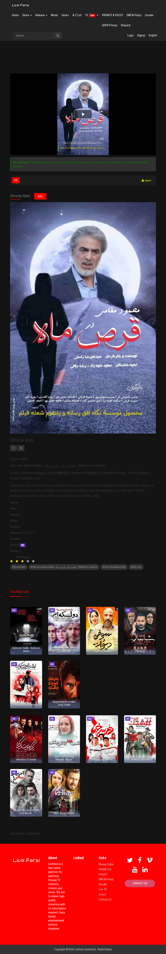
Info (40, 196)
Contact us (140, 883)
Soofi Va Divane (102, 650)
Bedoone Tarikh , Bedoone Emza (26, 649)
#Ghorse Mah (19, 567)
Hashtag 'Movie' (139, 759)
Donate (149, 15)
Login (130, 35)
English (153, 35)
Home (15, 15)
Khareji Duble (106, 864)
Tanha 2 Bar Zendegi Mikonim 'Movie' (63, 758)
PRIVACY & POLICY (112, 15)
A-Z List (76, 15)
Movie (54, 15)
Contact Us (105, 899)
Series (65, 15)
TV (89, 15)
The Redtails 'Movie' (102, 759)
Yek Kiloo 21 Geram (26, 759)
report (147, 180)
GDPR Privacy (109, 25)
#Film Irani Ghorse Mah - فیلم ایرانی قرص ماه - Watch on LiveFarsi (64, 567)
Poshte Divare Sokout (26, 704)
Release (40, 15)
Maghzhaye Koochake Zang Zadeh (64, 703)
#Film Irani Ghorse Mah (114, 567)
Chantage (140, 650)
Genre (26, 15)
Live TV (103, 889)
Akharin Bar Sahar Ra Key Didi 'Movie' (26, 812)
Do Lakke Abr (64, 650)
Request (126, 25)
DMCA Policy (134, 15)
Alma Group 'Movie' (64, 813)
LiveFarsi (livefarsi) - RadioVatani (93, 949)
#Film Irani (136, 567)
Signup (141, 35)
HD (15, 180)
